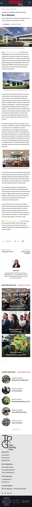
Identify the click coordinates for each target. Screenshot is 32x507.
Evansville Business (15, 306)
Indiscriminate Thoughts (25, 252)
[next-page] (6, 360)
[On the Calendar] (16, 322)
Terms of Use (16, 502)
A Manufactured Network (16, 309)
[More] (23, 241)
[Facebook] (2, 493)
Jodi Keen (6, 24)
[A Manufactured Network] (16, 299)
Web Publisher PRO (26, 501)
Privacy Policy (15, 500)
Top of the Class (17, 423)
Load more (15, 429)
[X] (10, 493)
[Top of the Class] (6, 422)
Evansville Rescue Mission (12, 52)
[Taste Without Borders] (6, 411)
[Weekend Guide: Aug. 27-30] (16, 345)
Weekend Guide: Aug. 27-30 (16, 355)
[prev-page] (3, 360)
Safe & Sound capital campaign (12, 221)
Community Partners (11, 9)
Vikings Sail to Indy (7, 251)
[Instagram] (5, 493)
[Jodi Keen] (16, 264)
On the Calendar (16, 332)
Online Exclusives (20, 12)
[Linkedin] (8, 493)
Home (3, 9)
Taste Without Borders (19, 412)
